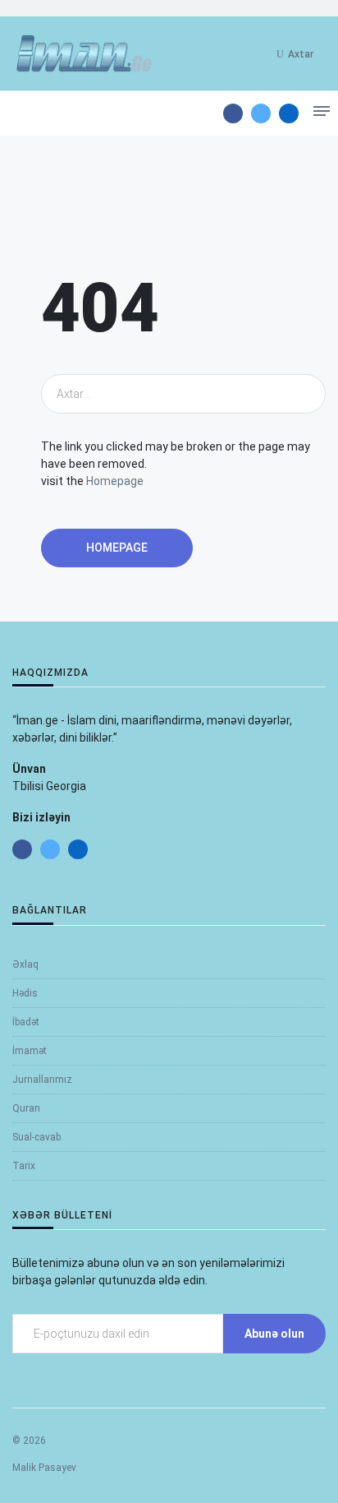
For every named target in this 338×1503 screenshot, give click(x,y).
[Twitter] (261, 113)
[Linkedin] (289, 113)
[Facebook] (233, 113)
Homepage (115, 481)
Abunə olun (274, 1333)
